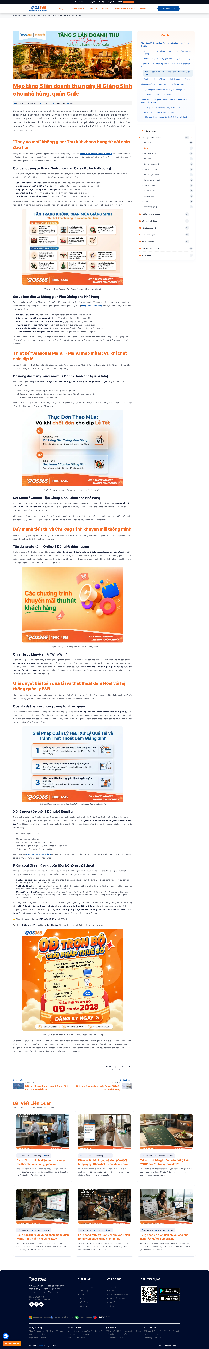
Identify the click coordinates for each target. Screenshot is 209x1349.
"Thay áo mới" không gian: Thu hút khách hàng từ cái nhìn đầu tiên (165, 44)
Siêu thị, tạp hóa (86, 1287)
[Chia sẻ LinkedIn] (122, 1067)
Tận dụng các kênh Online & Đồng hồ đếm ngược (164, 90)
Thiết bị (92, 8)
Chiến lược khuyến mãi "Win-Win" (157, 94)
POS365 (39, 1345)
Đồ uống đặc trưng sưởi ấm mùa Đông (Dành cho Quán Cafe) (167, 73)
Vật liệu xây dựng (87, 1302)
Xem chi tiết (128, 2)
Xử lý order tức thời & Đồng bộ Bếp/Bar (160, 112)
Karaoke (83, 1298)
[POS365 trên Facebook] (31, 1304)
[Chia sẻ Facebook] (115, 1067)
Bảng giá (83, 1306)
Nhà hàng (46, 15)
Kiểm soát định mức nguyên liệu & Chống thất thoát (165, 117)
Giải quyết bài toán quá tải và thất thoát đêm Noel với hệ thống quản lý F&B (164, 100)
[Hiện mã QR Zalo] (6, 1336)
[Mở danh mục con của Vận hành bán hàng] (191, 221)
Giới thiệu (113, 1287)
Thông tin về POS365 (124, 8)
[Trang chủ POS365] (37, 7)
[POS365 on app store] (169, 1298)
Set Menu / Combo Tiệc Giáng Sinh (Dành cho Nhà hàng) (167, 79)
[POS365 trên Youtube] (41, 1304)
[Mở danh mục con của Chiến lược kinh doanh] (191, 214)
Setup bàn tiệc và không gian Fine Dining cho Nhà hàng (167, 59)
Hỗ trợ (111, 1306)
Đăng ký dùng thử (168, 8)
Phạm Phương (60, 103)
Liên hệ (143, 8)
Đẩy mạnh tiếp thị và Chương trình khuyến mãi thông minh (165, 84)
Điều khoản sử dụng (167, 1345)
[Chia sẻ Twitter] (129, 1067)
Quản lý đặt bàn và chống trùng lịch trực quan (163, 107)
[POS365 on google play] (169, 1291)
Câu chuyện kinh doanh (118, 1294)
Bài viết (105, 8)
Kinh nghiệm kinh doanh (31, 15)
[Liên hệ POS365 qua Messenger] (36, 1304)
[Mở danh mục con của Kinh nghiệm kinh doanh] (191, 137)
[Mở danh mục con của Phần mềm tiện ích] (191, 234)
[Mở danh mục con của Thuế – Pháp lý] (191, 241)
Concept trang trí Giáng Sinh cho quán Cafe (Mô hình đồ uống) (167, 52)
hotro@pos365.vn (42, 1299)
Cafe (82, 1294)
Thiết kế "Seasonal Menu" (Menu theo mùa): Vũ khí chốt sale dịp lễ (166, 65)
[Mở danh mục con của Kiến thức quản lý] (191, 227)
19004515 (40, 1297)
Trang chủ (62, 8)
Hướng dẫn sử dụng (117, 1298)
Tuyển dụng (114, 1291)
